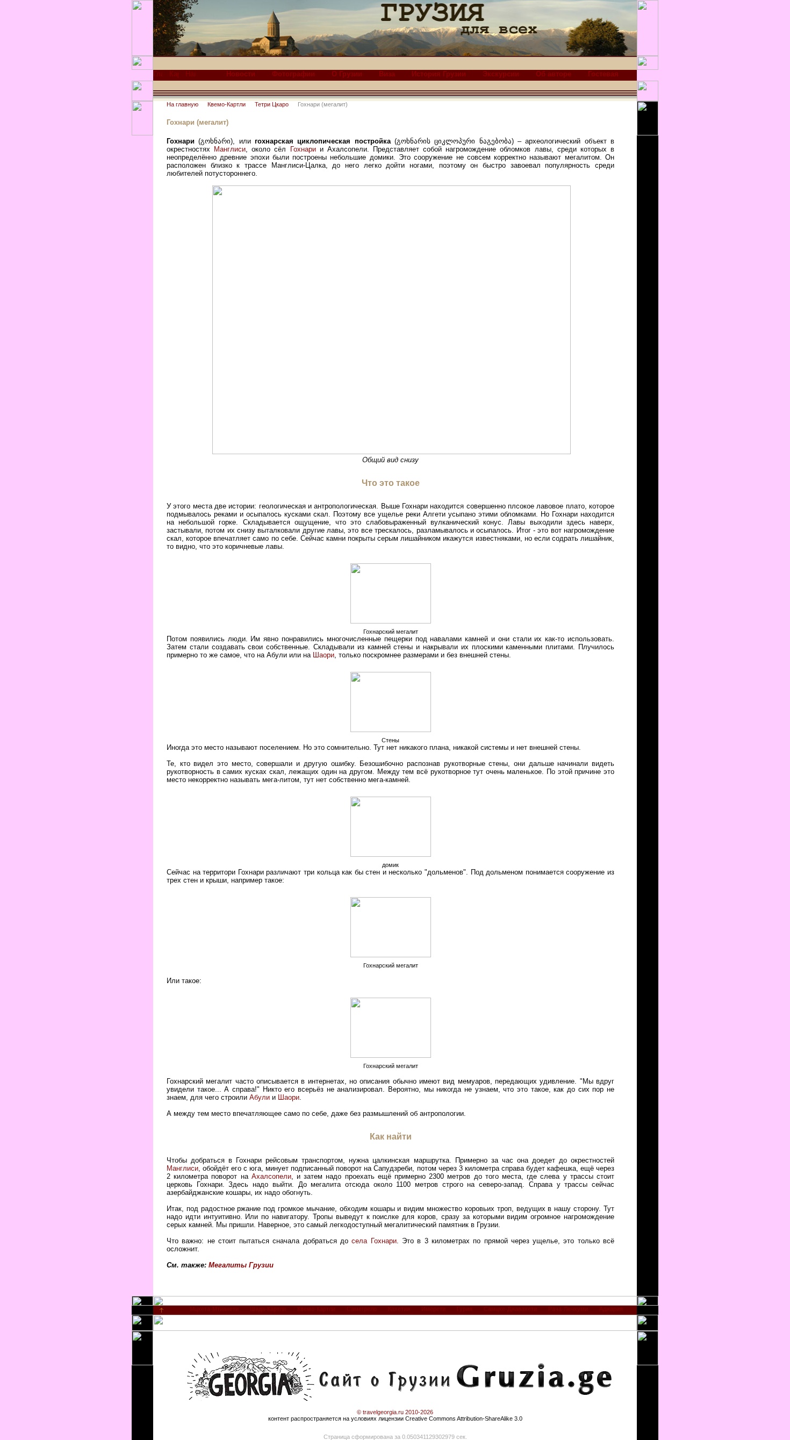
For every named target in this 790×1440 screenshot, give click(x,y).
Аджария (611, 1309)
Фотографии (293, 74)
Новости (240, 74)
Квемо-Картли (226, 104)
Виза (387, 74)
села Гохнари (373, 1241)
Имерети (433, 1309)
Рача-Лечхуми (568, 1309)
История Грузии (439, 74)
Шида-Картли (268, 1309)
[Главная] (157, 77)
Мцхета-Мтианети (214, 1309)
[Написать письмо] (190, 77)
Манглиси (230, 149)
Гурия (464, 1309)
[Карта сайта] (173, 77)
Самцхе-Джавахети (510, 1309)
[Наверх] (161, 1312)
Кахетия (399, 1309)
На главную (182, 104)
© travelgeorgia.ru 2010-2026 (395, 1412)
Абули (259, 1097)
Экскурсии (501, 74)
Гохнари (303, 149)
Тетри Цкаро (272, 104)
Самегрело (362, 1309)
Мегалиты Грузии (241, 1265)
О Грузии (347, 74)
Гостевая (603, 74)
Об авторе (553, 74)
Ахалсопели (271, 1176)
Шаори (323, 655)
